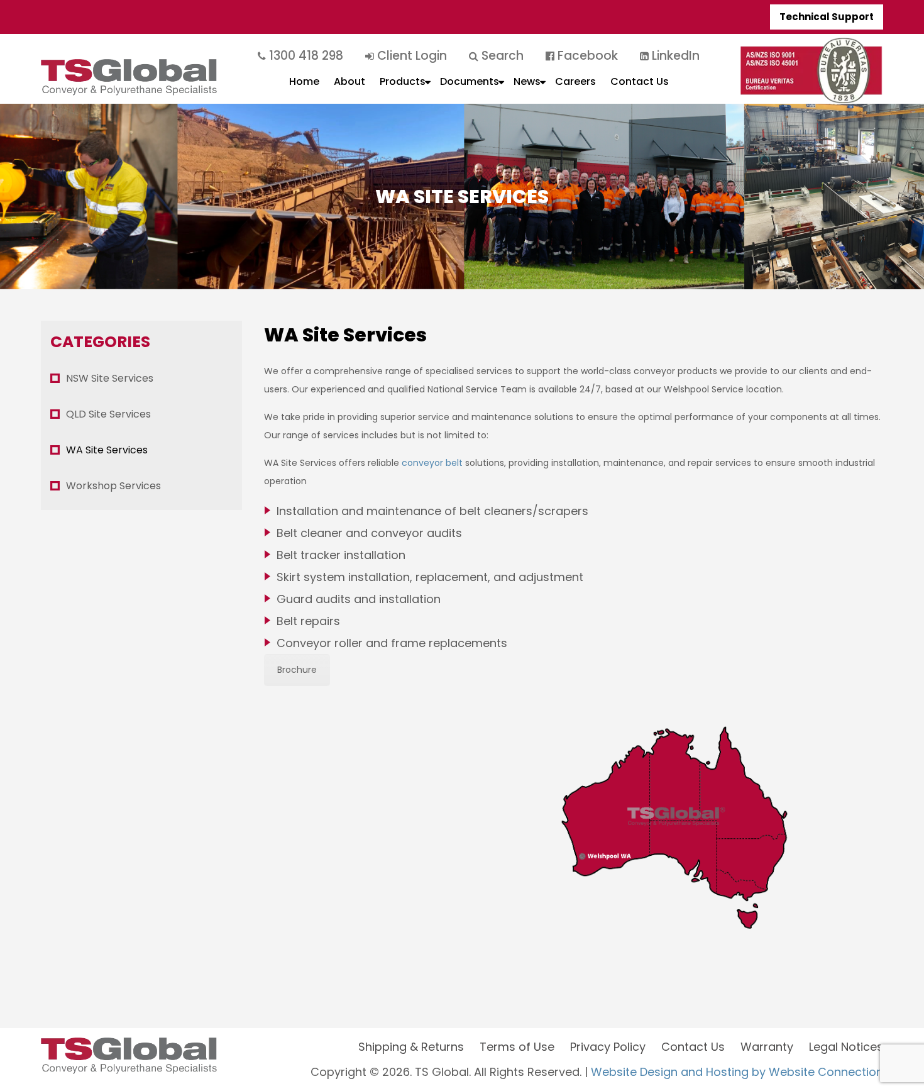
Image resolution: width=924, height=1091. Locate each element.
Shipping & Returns (411, 1047)
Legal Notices (846, 1047)
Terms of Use (517, 1047)
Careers (575, 81)
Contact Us (639, 81)
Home (304, 81)
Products (403, 81)
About (349, 81)
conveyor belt (432, 463)
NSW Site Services (109, 378)
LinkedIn (674, 55)
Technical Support (826, 16)
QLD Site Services (108, 414)
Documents (469, 81)
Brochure (297, 669)
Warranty (766, 1047)
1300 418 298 (304, 55)
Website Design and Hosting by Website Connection (737, 1072)
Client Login (410, 55)
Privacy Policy (608, 1047)
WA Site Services (107, 450)
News (527, 81)
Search (501, 55)
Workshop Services (113, 486)
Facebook (586, 55)
